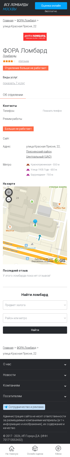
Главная (8, 20)
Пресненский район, (39, 151)
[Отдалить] (9, 199)
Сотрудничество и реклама (26, 406)
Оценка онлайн (51, 5)
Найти (35, 330)
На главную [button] (11, 454)
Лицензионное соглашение (42, 261)
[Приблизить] (9, 192)
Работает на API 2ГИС (44, 259)
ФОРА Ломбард (26, 20)
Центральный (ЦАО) (39, 156)
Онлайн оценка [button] (35, 454)
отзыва (23, 61)
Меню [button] (58, 454)
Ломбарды (9, 55)
